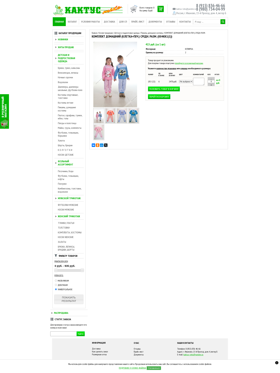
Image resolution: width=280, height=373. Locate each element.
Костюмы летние (65, 102)
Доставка (96, 348)
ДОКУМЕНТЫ (155, 21)
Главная (94, 33)
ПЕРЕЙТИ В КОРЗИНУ (159, 96)
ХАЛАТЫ (62, 242)
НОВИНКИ (63, 39)
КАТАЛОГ (72, 21)
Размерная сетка (99, 354)
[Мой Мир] (101, 145)
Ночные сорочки (65, 77)
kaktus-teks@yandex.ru (193, 354)
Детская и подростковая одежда (66, 58)
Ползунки (62, 183)
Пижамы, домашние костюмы (67, 109)
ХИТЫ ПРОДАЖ (66, 47)
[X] (105, 145)
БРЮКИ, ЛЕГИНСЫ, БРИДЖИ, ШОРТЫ (66, 248)
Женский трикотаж (69, 216)
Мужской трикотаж (69, 198)
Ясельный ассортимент (65, 163)
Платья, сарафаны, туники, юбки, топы (70, 117)
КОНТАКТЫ (185, 21)
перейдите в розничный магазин (189, 63)
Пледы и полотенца (67, 123)
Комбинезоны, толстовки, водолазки (69, 190)
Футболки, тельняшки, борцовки (68, 134)
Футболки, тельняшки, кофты (68, 177)
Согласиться (154, 368)
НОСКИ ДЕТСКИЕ (66, 154)
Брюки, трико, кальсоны (69, 68)
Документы (139, 354)
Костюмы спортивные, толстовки (68, 96)
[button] (68, 299)
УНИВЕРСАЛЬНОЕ (64, 289)
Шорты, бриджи (65, 145)
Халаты (61, 140)
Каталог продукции (106, 33)
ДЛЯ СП (123, 21)
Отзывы (137, 348)
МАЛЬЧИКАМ (63, 280)
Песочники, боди (65, 171)
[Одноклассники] (97, 145)
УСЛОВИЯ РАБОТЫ (90, 21)
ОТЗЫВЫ (170, 21)
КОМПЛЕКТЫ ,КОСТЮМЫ (70, 232)
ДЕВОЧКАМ (62, 285)
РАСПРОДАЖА (61, 313)
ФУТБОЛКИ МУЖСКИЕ (68, 205)
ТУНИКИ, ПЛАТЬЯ (66, 223)
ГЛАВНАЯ (59, 21)
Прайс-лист (139, 351)
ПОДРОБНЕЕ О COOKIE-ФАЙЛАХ (132, 367)
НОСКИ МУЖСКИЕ (66, 209)
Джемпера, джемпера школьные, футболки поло (70, 88)
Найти (80, 333)
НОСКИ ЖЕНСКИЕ (66, 237)
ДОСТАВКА (109, 21)
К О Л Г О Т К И (65, 150)
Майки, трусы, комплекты (69, 127)
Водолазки (63, 82)
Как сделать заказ (100, 351)
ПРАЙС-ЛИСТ (137, 21)
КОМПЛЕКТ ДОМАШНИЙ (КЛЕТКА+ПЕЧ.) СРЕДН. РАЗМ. (184, 33)
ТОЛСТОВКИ (64, 227)
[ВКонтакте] (93, 145)
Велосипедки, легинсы (68, 72)
